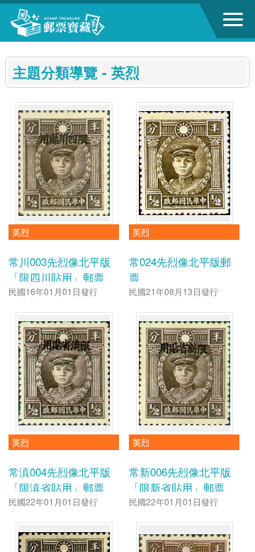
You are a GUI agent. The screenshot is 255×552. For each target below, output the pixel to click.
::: (9, 48)
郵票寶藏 (88, 22)
